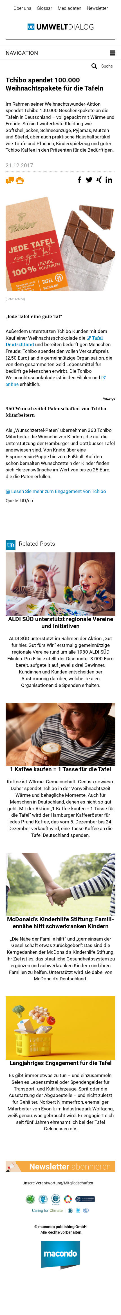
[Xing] (100, 182)
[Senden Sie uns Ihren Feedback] (10, 182)
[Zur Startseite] (60, 27)
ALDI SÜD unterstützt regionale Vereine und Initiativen (60, 622)
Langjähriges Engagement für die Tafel (61, 1063)
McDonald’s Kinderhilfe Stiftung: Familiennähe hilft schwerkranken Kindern (60, 923)
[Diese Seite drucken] (19, 182)
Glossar (44, 8)
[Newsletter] (60, 1166)
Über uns (22, 8)
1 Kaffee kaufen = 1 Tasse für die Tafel (60, 769)
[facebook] (80, 182)
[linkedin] (110, 182)
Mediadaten (69, 8)
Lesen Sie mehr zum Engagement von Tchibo (58, 491)
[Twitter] (90, 182)
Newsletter (97, 8)
